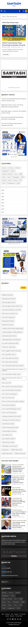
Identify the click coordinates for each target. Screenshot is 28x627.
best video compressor (8, 317)
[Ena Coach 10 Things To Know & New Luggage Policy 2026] (6, 513)
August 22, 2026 (16, 47)
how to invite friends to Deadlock (11, 390)
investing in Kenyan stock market (11, 416)
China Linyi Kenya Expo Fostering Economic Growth (13, 44)
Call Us (3, 566)
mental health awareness (9, 431)
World (18, 183)
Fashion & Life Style (7, 174)
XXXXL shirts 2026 (20, 453)
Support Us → (5, 581)
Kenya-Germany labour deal (10, 427)
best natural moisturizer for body (11, 310)
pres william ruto (7, 435)
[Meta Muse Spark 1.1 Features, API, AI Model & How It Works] (6, 491)
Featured (16, 614)
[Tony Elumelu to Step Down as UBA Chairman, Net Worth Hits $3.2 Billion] (6, 524)
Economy (11, 168)
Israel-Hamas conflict (8, 423)
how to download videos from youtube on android (13, 370)
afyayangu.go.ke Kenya (8, 298)
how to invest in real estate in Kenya (12, 386)
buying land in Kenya (8, 321)
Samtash (14, 4)
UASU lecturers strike (8, 442)
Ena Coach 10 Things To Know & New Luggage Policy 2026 (19, 513)
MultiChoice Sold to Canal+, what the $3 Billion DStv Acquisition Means (18, 480)
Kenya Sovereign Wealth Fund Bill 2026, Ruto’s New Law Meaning (12, 118)
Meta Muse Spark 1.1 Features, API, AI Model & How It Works (19, 491)
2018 (2, 209)
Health (20, 174)
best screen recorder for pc (9, 313)
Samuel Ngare (6, 47)
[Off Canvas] (1, 11)
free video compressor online (10, 343)
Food (15, 174)
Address (3, 573)
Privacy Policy (19, 616)
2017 (2, 212)
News (10, 38)
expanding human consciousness (11, 339)
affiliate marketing (7, 295)
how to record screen (8, 397)
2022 (2, 203)
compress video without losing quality (12, 328)
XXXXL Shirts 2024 (16, 450)
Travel (3, 183)
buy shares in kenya (7, 324)
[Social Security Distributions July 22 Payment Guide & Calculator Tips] (6, 469)
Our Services (23, 614)
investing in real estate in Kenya (11, 420)
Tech (20, 180)
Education (17, 168)
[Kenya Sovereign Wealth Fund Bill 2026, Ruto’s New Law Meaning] (6, 502)
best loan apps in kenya (8, 302)
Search (5, 283)
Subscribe (26, 11)
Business (6, 38)
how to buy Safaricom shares (10, 358)
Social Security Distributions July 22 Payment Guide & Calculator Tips (18, 469)
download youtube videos (9, 336)
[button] (5, 11)
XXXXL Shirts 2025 (7, 453)
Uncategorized (10, 183)
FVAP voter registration (8, 347)
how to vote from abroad (9, 412)
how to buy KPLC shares (8, 354)
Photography (16, 177)
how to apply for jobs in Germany (11, 350)
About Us (12, 616)
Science (4, 180)
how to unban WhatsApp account (11, 409)
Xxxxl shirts (5, 450)
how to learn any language (9, 394)
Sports (9, 180)
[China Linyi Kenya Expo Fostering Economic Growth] (14, 33)
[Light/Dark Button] (20, 11)
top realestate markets (8, 438)
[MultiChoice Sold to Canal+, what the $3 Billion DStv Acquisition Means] (6, 480)
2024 (2, 196)
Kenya (3, 177)
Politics (22, 177)
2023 (2, 199)
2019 (2, 206)
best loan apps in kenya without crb (12, 306)
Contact (7, 616)
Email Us (3, 570)
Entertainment (5, 171)
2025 (2, 193)
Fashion (13, 171)
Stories (15, 180)
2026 (2, 190)
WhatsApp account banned (9, 446)
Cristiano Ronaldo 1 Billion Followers (12, 332)
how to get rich (6, 383)
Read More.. (6, 54)
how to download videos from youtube (12, 365)
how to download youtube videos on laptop (12, 378)
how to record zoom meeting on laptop (13, 401)
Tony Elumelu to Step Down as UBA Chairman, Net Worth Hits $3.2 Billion (18, 525)
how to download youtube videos (11, 374)
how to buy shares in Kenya (9, 362)
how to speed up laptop (8, 405)
